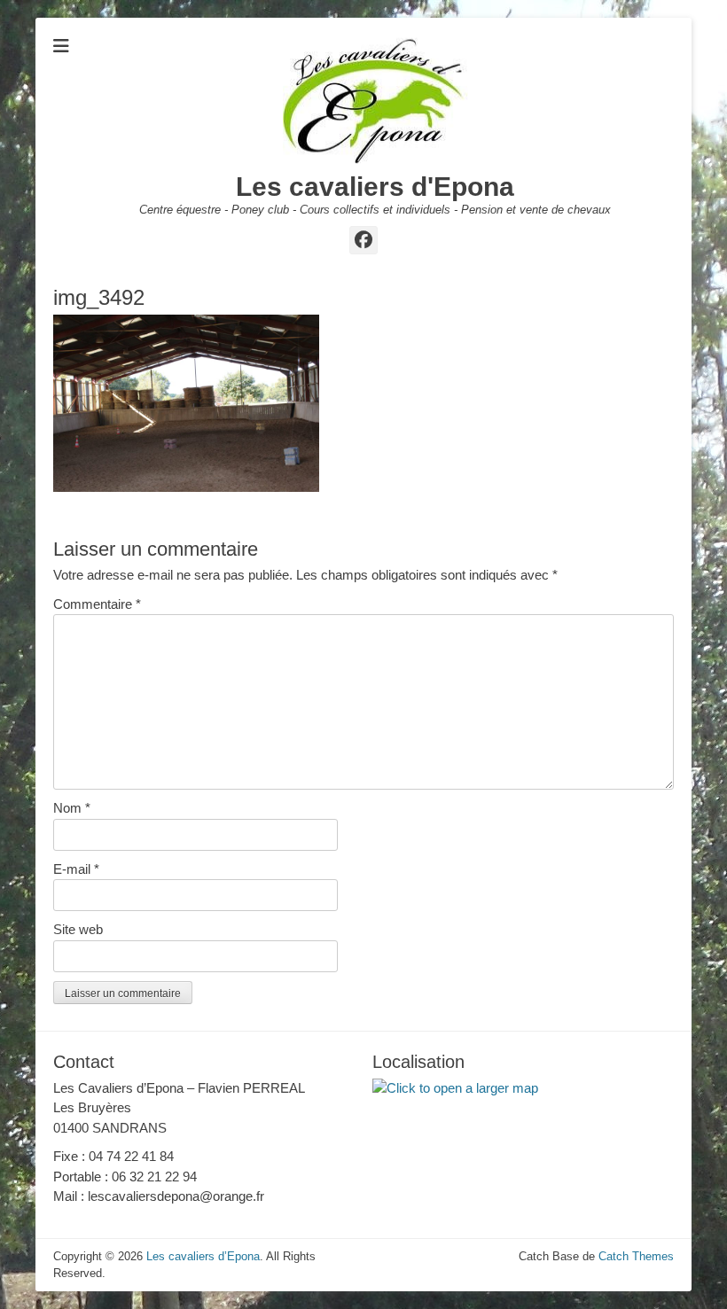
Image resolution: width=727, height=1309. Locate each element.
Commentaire (97, 604)
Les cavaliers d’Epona (203, 1256)
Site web (78, 929)
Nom (71, 807)
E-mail (76, 869)
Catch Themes (636, 1256)
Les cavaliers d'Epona (375, 186)
